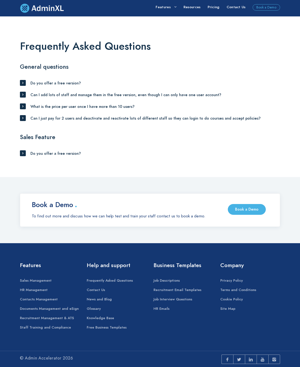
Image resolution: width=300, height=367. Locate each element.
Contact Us (236, 7)
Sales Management (36, 280)
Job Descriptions (167, 280)
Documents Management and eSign (49, 308)
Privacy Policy (231, 280)
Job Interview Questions (173, 299)
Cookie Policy (231, 299)
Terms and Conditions (238, 290)
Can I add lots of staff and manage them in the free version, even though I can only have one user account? (125, 95)
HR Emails (161, 308)
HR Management (34, 290)
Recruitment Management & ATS (47, 318)
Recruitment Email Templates (177, 290)
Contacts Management (39, 299)
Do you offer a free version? (55, 83)
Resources (192, 7)
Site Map (227, 308)
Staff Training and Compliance (45, 327)
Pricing (214, 7)
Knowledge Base (100, 318)
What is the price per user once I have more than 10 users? (82, 106)
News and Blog (99, 299)
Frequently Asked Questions (110, 280)
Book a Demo (266, 7)
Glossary (94, 308)
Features (163, 7)
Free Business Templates (107, 327)
